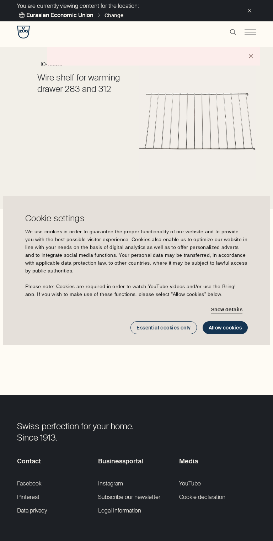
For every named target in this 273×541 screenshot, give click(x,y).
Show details (226, 309)
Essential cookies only (163, 327)
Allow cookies (225, 327)
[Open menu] (250, 32)
